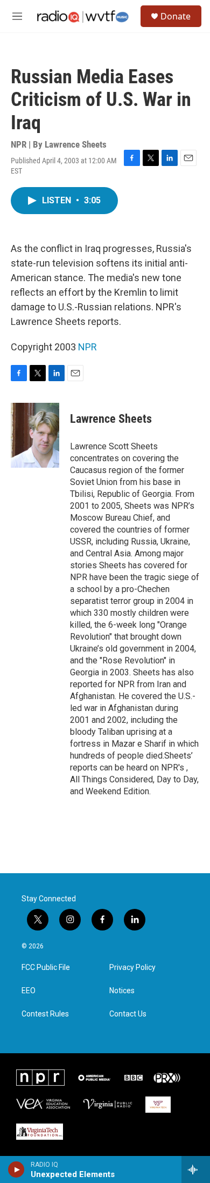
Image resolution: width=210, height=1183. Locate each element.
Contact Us (127, 1014)
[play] (16, 1169)
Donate (175, 16)
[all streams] (195, 1169)
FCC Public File (46, 967)
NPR (87, 347)
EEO (29, 991)
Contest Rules (45, 1014)
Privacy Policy (132, 967)
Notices (122, 991)
